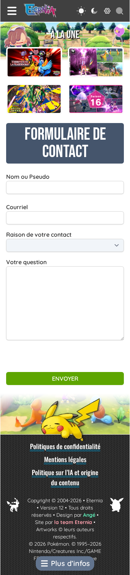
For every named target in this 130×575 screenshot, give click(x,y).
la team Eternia (73, 522)
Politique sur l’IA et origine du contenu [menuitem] (65, 477)
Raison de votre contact (39, 234)
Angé (89, 515)
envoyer (65, 378)
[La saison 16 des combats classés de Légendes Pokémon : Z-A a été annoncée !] (95, 99)
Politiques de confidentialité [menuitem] (65, 446)
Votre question (26, 262)
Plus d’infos (70, 563)
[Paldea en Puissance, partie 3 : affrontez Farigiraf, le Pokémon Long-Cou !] (95, 62)
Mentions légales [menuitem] (65, 459)
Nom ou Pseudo (27, 176)
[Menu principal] (12, 11)
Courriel (17, 207)
